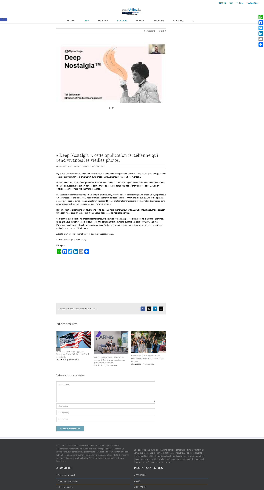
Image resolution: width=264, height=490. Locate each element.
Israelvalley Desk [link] (65, 166)
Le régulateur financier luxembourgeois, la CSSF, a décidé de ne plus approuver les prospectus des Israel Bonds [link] (147, 360)
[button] (58, 349)
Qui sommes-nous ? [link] (66, 475)
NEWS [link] (102, 166)
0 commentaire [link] (74, 365)
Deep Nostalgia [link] (143, 173)
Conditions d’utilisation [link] (68, 481)
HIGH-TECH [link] (95, 166)
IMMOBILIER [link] (141, 487)
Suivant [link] (160, 31)
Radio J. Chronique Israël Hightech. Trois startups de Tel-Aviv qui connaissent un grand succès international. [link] (72, 360)
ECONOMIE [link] (140, 475)
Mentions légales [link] (65, 487)
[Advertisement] (111, 133)
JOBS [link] (138, 481)
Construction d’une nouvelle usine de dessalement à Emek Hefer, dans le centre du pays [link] (110, 358)
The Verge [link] (68, 239)
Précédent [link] (150, 31)
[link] (223, 3)
